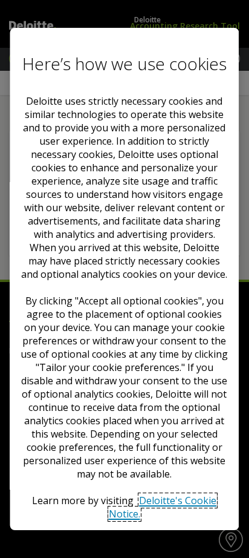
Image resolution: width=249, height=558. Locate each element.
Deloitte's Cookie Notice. (163, 507)
